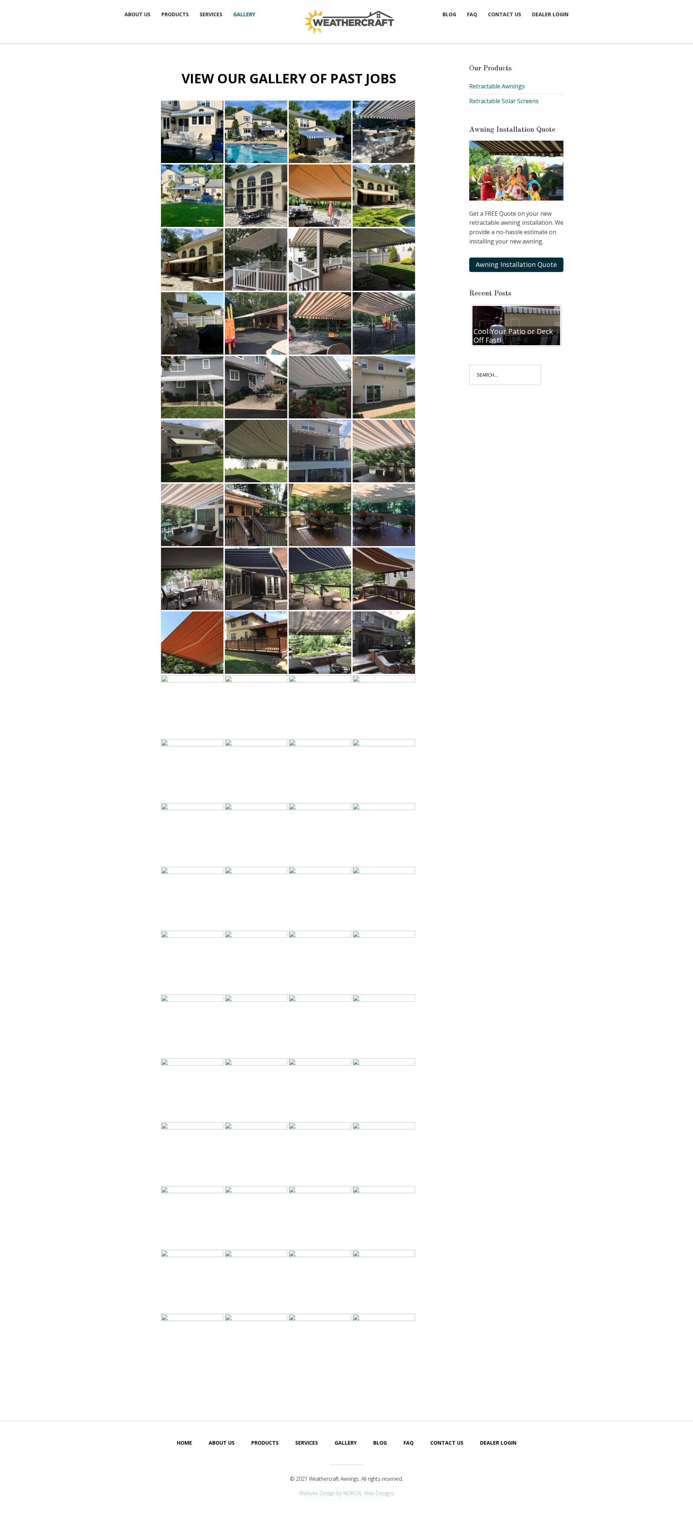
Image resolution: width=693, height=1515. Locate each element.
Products (175, 14)
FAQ (472, 14)
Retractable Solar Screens (504, 101)
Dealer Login (550, 14)
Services (211, 14)
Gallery (244, 14)
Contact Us (504, 14)
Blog (449, 14)
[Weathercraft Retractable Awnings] (348, 20)
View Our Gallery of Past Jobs (289, 78)
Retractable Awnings (497, 86)
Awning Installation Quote (516, 264)
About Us (138, 14)
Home (184, 1442)
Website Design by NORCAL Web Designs (346, 1493)
